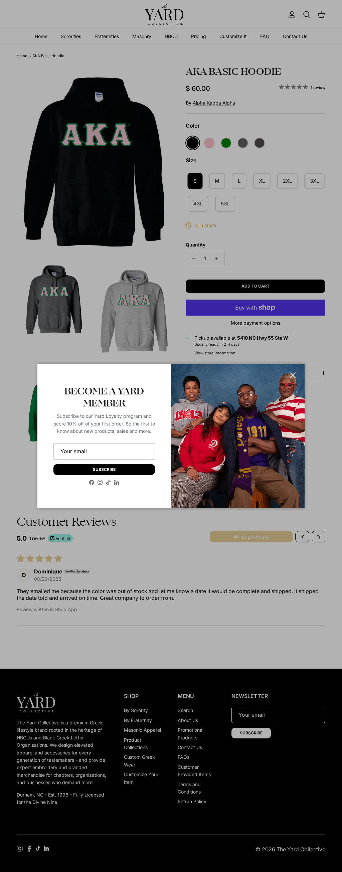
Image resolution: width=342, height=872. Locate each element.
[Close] (293, 375)
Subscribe (104, 469)
